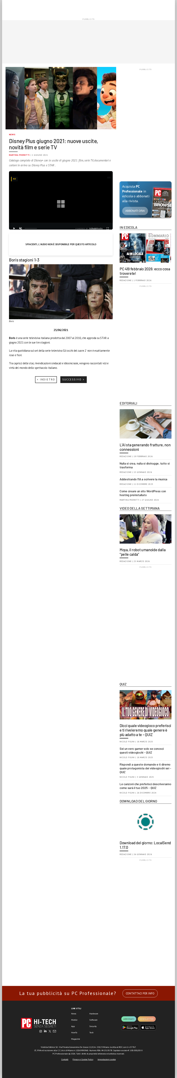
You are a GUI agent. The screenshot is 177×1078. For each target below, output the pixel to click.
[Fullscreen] (108, 228)
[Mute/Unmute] (21, 228)
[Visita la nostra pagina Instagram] (40, 1031)
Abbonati (128, 1019)
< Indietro (46, 379)
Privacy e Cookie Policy (83, 1059)
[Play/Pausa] (14, 228)
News (12, 134)
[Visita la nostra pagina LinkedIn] (45, 1031)
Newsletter (147, 1019)
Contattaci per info (140, 993)
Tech (91, 1032)
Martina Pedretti (19, 155)
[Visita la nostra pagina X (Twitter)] (50, 1031)
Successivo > (73, 379)
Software (93, 1020)
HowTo (74, 1032)
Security (93, 1026)
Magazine (75, 1039)
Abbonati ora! (135, 210)
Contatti (64, 1059)
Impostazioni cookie (107, 1059)
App (73, 1026)
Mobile (74, 1020)
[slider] (31, 228)
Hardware (93, 1013)
